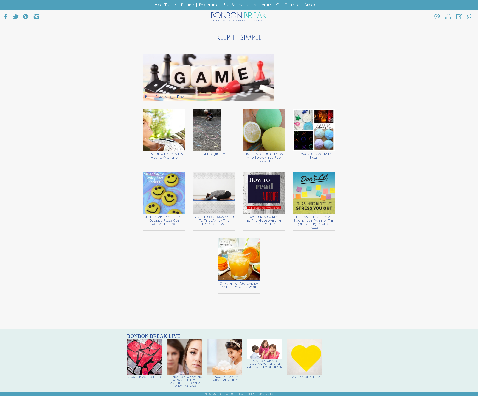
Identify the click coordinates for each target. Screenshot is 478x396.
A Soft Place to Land (144, 376)
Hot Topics (166, 5)
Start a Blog (266, 394)
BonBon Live (448, 17)
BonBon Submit (458, 17)
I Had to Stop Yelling (304, 376)
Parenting (209, 5)
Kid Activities (259, 5)
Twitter (15, 17)
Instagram (36, 17)
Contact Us (227, 394)
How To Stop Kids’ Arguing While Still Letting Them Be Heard (264, 363)
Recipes (188, 5)
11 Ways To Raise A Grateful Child (224, 378)
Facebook (7, 17)
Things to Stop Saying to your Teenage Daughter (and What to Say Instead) (184, 381)
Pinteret (26, 17)
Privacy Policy (246, 394)
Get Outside (288, 5)
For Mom (232, 5)
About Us (313, 5)
